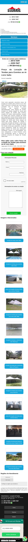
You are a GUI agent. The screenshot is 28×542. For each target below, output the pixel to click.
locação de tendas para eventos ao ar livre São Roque (14, 467)
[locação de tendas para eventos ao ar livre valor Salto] (14, 304)
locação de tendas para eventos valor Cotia (14, 264)
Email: (7, 167)
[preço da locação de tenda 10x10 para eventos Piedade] (14, 278)
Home (14, 507)
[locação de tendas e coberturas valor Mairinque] (14, 329)
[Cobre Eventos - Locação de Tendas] (14, 9)
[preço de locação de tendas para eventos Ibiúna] (14, 405)
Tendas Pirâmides (5, 54)
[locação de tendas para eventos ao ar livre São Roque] (14, 456)
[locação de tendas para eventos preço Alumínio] (14, 380)
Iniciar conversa (11, 534)
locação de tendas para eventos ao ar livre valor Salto (14, 315)
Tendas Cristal (5, 51)
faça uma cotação (18, 149)
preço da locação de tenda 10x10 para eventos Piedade (14, 290)
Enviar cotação (14, 213)
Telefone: (21, 172)
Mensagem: (19, 190)
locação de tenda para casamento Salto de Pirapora (14, 366)
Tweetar (4, 81)
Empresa (14, 512)
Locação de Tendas (6, 44)
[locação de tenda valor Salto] (14, 229)
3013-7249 (15, 17)
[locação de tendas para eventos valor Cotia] (14, 253)
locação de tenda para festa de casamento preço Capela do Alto (14, 442)
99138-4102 (14, 22)
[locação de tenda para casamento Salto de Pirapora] (14, 354)
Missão (14, 516)
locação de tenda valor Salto (14, 240)
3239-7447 (15, 19)
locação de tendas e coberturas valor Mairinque (14, 340)
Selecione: (7, 477)
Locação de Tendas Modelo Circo (9, 47)
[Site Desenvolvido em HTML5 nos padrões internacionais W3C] (12, 540)
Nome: (7, 161)
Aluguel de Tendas (6, 40)
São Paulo (8, 480)
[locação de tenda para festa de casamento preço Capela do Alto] (14, 430)
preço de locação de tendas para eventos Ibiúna (14, 416)
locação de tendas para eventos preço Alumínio (14, 391)
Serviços (14, 37)
